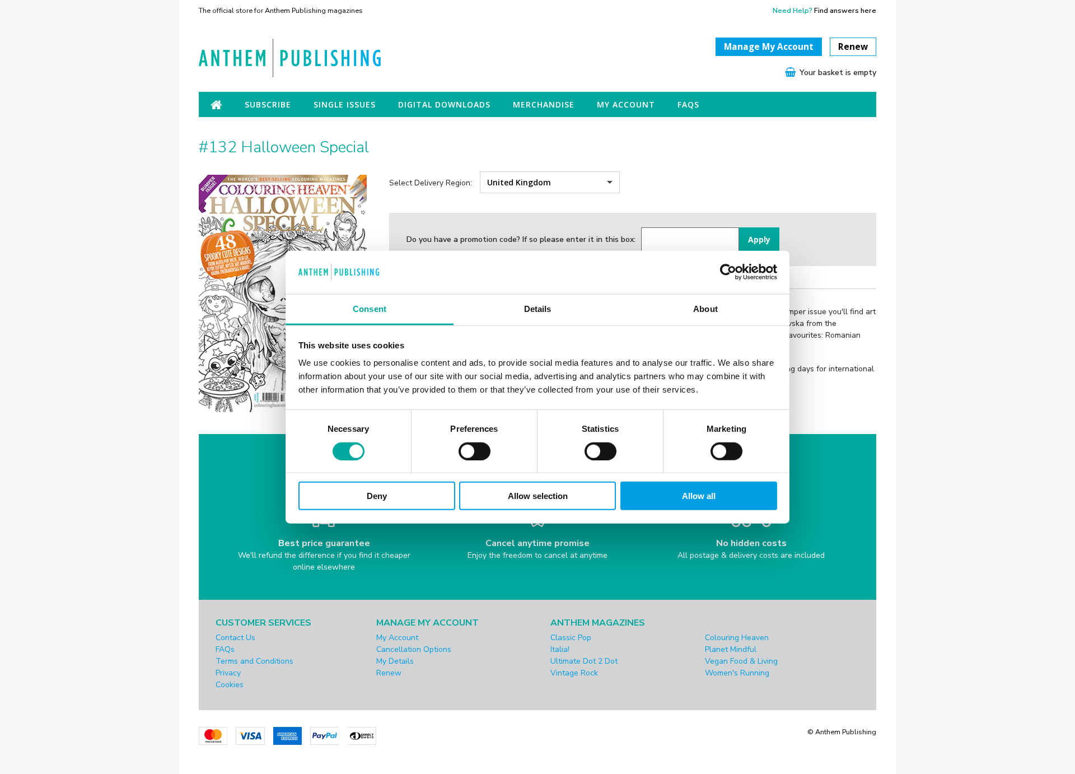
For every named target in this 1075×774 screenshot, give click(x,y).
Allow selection (538, 496)
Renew (853, 47)
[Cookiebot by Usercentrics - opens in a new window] (728, 272)
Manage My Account (769, 47)
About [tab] (705, 309)
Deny (377, 496)
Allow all (699, 496)
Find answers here (845, 10)
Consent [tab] (369, 309)
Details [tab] (537, 309)
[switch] (474, 451)
